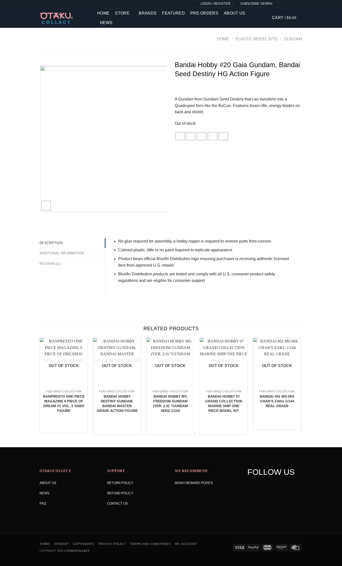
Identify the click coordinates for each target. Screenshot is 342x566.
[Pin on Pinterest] (213, 136)
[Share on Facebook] (180, 136)
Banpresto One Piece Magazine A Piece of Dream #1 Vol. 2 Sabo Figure (64, 403)
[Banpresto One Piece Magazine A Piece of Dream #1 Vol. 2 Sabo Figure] (64, 386)
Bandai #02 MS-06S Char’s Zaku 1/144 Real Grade (277, 401)
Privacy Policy (112, 544)
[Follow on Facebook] (282, 4)
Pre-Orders (204, 13)
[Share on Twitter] (191, 136)
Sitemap (61, 544)
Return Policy (120, 483)
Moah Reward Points (194, 483)
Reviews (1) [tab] (50, 264)
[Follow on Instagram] (288, 4)
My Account (186, 544)
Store (122, 13)
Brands (147, 13)
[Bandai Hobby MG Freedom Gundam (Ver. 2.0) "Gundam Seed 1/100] (170, 386)
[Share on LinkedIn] (223, 136)
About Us (234, 13)
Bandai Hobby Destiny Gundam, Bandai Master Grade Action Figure (117, 403)
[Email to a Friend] (202, 136)
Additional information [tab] (62, 253)
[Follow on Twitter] (294, 4)
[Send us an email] (299, 4)
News (106, 23)
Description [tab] (51, 243)
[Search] (264, 18)
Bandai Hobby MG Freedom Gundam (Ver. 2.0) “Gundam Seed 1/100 (170, 403)
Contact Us (117, 503)
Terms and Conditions (150, 544)
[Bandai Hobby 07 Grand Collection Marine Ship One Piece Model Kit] (224, 386)
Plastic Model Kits (256, 39)
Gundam (293, 39)
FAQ (43, 503)
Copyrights (83, 544)
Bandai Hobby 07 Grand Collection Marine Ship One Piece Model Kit (223, 403)
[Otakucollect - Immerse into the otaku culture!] (65, 18)
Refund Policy (120, 493)
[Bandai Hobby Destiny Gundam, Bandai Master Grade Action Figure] (117, 386)
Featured (173, 13)
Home (103, 13)
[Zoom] (46, 205)
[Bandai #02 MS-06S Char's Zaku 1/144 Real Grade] (277, 386)
